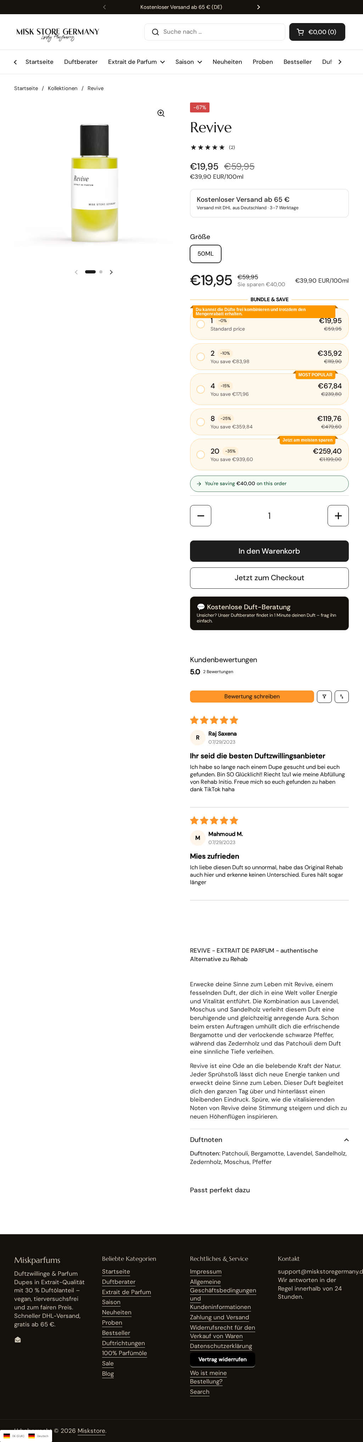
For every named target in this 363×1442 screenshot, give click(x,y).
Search (200, 1392)
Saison (111, 1302)
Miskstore (91, 1431)
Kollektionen (63, 88)
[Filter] (324, 697)
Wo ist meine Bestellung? (208, 1377)
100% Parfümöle (124, 1353)
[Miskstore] (57, 32)
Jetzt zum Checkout (270, 578)
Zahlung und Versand (219, 1317)
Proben (112, 1322)
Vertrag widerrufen (223, 1359)
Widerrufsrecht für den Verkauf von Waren (222, 1332)
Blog (108, 1373)
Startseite (26, 88)
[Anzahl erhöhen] (338, 515)
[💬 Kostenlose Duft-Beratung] (269, 613)
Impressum (206, 1271)
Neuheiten (117, 1312)
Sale (108, 1363)
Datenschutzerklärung (221, 1346)
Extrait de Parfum (126, 1292)
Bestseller (116, 1333)
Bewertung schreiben (252, 696)
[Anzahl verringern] (200, 515)
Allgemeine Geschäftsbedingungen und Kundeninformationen (223, 1294)
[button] (317, 32)
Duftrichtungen (123, 1343)
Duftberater (118, 1282)
